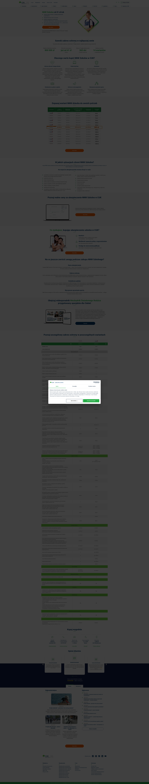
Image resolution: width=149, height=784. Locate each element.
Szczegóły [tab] (74, 386)
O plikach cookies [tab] (92, 386)
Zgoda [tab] (57, 386)
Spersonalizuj (73, 400)
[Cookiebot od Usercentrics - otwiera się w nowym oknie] (94, 382)
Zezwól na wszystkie (91, 400)
